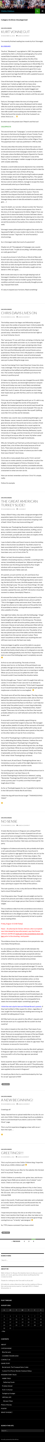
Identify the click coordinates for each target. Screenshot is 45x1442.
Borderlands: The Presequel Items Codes (15, 1367)
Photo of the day (6, 1405)
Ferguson (6, 1084)
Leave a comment (23, 36)
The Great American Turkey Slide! (19, 503)
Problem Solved (7, 1386)
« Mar (3, 1331)
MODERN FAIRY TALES (8, 1375)
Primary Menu (42, 11)
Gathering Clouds (9, 1382)
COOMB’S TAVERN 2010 (10, 1356)
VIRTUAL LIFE (6, 1397)
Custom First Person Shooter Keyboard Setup (17, 1371)
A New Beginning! (17, 1100)
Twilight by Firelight (8, 1393)
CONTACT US (5, 1359)
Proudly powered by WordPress (10, 1439)
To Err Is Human (7, 1390)
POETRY (4, 1408)
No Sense (9, 821)
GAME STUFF (5, 1363)
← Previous (15, 1241)
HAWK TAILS (6, 1378)
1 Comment (22, 509)
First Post (6, 1232)
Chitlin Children (7, 11)
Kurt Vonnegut (15, 32)
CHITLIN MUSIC (6, 1348)
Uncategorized (6, 28)
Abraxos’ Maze (8, 1401)
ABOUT (3, 1344)
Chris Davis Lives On (19, 313)
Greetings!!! (12, 1153)
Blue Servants (6, 1352)
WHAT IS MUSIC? (6, 1412)
